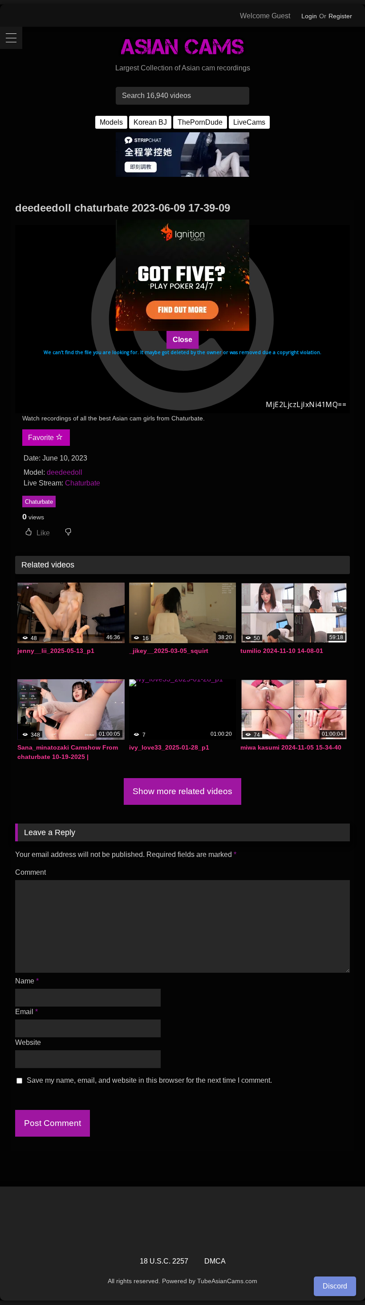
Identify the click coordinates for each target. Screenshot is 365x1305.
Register (340, 16)
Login (309, 16)
